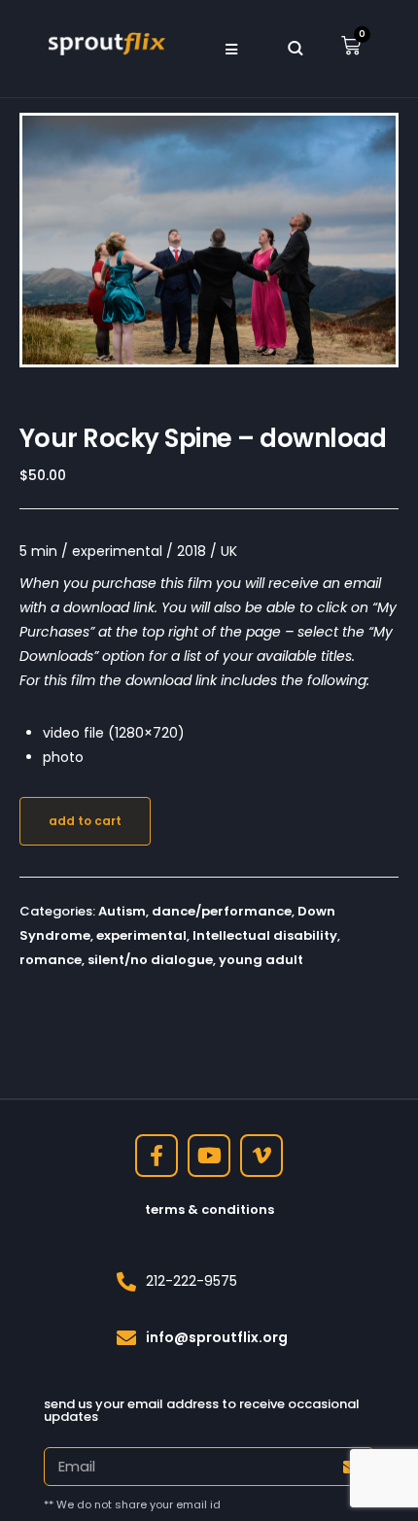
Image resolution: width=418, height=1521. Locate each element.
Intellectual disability (264, 935)
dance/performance (222, 911)
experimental (141, 935)
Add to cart (85, 820)
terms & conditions (209, 1209)
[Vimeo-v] (261, 1155)
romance (50, 960)
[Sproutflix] (105, 42)
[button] (232, 48)
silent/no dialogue (150, 960)
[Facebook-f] (156, 1155)
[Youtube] (209, 1155)
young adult (261, 960)
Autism (122, 911)
